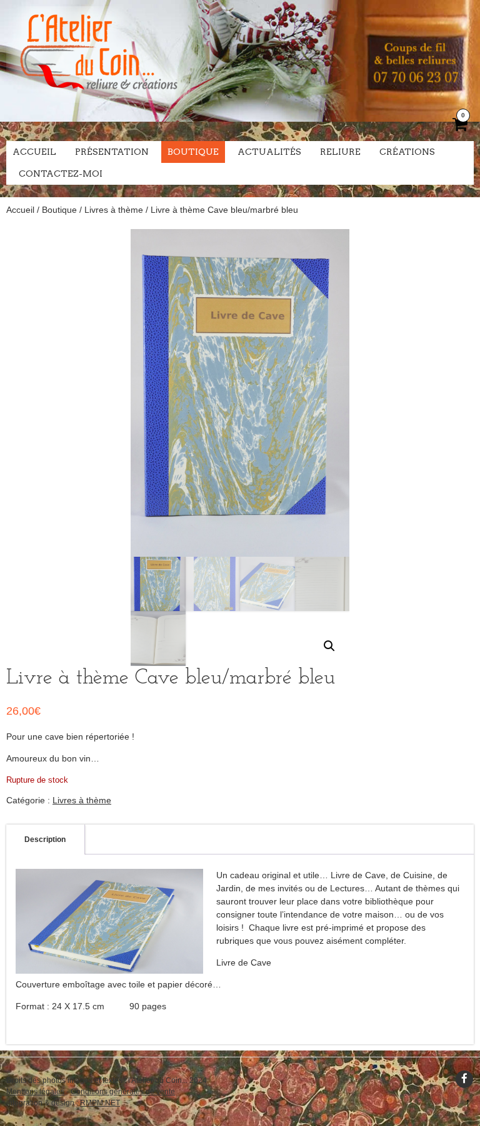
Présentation (112, 152)
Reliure (340, 152)
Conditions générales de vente (123, 1091)
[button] (329, 646)
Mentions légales (35, 1091)
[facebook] (464, 1079)
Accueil (34, 152)
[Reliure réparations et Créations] (98, 100)
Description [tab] (45, 839)
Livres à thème (113, 210)
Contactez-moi (60, 174)
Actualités (269, 152)
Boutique (193, 152)
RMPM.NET (100, 1103)
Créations (407, 152)
